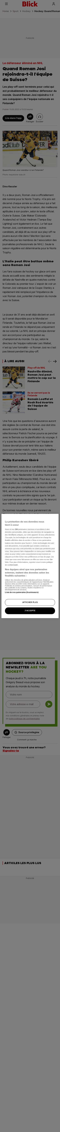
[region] (29, 566)
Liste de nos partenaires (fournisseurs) (21, 592)
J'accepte (30, 611)
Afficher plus (30, 602)
